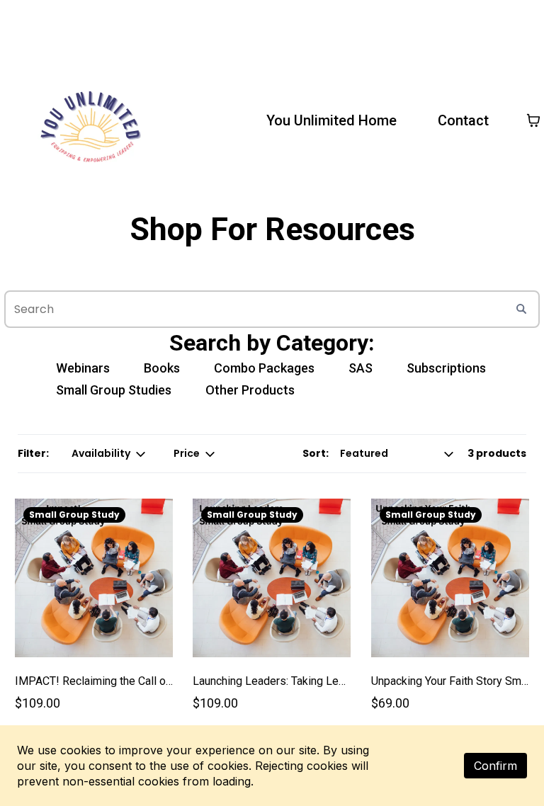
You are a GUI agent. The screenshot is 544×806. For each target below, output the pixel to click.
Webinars (83, 368)
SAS (360, 368)
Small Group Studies (113, 389)
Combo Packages (264, 368)
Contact (463, 120)
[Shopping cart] (533, 120)
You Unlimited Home (331, 120)
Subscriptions (446, 368)
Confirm (495, 766)
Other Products (250, 389)
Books (162, 368)
